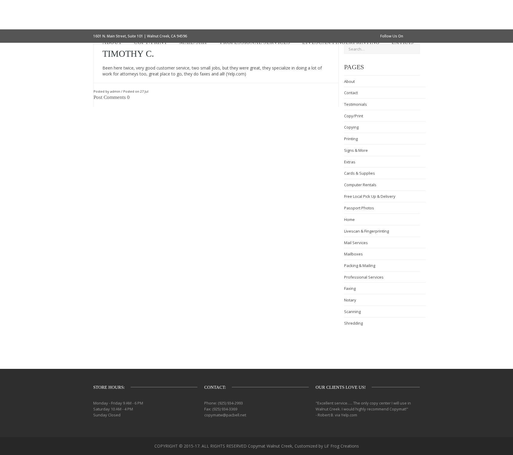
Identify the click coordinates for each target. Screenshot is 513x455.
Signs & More (356, 150)
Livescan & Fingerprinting (366, 231)
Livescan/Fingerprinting (341, 42)
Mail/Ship (193, 42)
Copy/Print (150, 42)
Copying (351, 127)
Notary (350, 300)
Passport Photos (359, 208)
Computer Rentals (360, 184)
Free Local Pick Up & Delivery (369, 196)
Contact (351, 92)
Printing (351, 138)
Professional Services (255, 42)
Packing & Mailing (359, 265)
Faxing (350, 288)
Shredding (353, 323)
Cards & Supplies (359, 173)
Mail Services (356, 242)
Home (349, 219)
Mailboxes (353, 254)
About (112, 42)
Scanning (352, 311)
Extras (403, 42)
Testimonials (355, 104)
